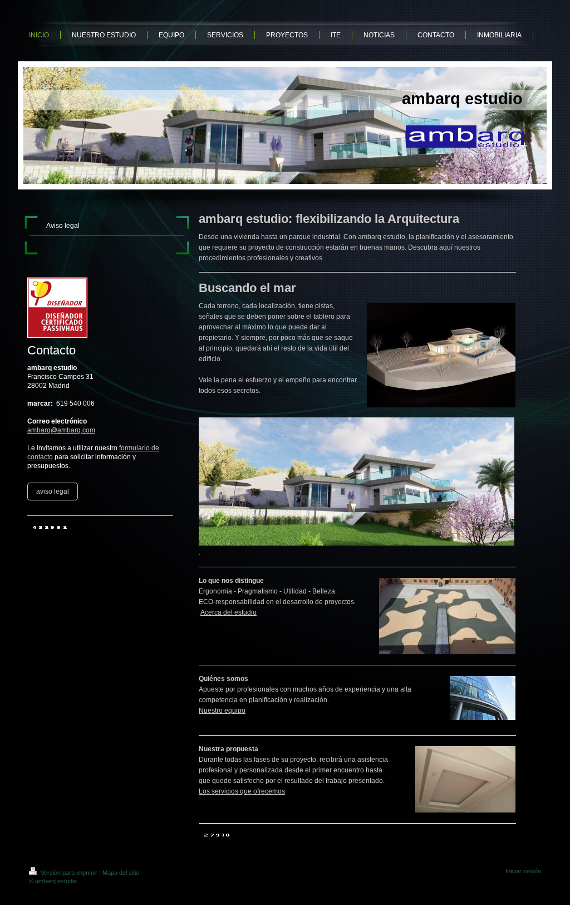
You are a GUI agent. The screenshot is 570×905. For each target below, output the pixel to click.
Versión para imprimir (69, 872)
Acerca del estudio (228, 612)
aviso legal (52, 491)
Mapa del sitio (120, 872)
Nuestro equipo (222, 710)
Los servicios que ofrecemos (242, 791)
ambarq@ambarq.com (61, 430)
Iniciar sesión (523, 871)
